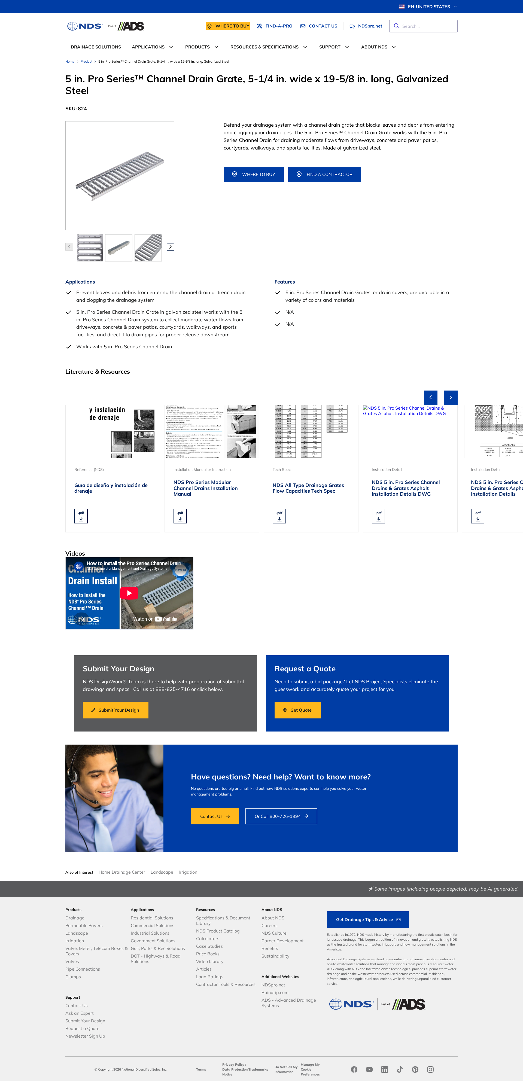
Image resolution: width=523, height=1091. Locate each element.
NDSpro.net (273, 985)
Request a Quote (82, 1028)
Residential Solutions (152, 918)
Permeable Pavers (84, 925)
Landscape (162, 872)
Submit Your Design (85, 1020)
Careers (270, 925)
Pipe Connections (82, 969)
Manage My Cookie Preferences (310, 1069)
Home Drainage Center (122, 872)
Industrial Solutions (150, 933)
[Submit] (396, 26)
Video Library (210, 961)
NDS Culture (274, 933)
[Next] (451, 398)
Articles (204, 969)
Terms (201, 1069)
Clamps (73, 976)
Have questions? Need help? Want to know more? (281, 776)
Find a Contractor (329, 174)
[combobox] (423, 26)
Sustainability (276, 956)
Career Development (283, 940)
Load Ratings (209, 976)
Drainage (74, 918)
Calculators (207, 938)
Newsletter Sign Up (85, 1036)
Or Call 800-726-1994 (278, 816)
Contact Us (211, 816)
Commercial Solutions (152, 925)
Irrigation (188, 872)
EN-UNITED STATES (429, 6)
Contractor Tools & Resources (226, 984)
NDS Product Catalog (218, 931)
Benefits (270, 948)
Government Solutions (153, 940)
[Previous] (430, 398)
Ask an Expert (79, 1013)
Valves (72, 961)
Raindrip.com (275, 992)
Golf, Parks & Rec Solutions (158, 948)
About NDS (273, 918)
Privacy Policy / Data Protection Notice (235, 1069)
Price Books (208, 953)
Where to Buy (258, 174)
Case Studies (209, 946)
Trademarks (258, 1069)
